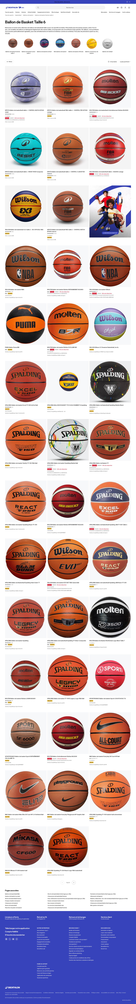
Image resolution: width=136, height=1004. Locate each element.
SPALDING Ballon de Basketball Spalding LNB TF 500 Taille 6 (108, 524)
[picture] (26, 87)
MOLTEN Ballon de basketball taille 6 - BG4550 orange (106, 172)
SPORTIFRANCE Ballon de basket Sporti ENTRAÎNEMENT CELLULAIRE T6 (22, 757)
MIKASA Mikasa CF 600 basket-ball (16, 870)
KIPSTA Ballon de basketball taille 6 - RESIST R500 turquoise (24, 172)
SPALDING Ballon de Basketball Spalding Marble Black (106, 405)
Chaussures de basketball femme (57, 896)
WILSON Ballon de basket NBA (14, 289)
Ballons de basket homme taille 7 (13, 52)
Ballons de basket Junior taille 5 (28, 52)
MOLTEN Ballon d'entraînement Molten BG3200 (62, 756)
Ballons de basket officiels (75, 51)
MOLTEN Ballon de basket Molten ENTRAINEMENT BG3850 (65, 289)
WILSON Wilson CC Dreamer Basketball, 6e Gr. (104, 347)
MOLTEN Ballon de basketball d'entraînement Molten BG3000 (108, 110)
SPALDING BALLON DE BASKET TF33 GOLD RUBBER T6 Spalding (67, 405)
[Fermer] (129, 2)
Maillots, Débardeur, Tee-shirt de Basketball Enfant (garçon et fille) (109, 898)
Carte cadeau (126, 12)
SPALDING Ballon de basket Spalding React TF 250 (21, 524)
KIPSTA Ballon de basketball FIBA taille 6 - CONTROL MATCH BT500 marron (66, 230)
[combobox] (125, 61)
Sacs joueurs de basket (54, 903)
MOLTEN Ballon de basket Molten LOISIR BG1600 (20, 698)
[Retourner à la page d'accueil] (15, 8)
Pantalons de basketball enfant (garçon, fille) (103, 894)
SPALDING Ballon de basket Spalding (16, 640)
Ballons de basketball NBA (12, 894)
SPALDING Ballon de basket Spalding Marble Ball (62, 463)
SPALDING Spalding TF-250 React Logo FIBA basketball (64, 870)
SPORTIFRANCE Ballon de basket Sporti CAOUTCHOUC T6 (107, 698)
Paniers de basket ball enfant (56, 900)
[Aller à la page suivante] (74, 882)
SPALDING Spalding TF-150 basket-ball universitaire (105, 814)
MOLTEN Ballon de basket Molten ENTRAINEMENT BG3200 (65, 524)
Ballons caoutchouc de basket (91, 52)
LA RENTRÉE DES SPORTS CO (110, 233)
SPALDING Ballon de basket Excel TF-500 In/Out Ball (21, 405)
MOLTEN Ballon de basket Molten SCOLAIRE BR (62, 347)
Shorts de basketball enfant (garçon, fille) (59, 894)
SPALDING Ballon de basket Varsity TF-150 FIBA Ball (21, 463)
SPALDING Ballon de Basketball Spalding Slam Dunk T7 (22, 582)
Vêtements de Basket (96, 896)
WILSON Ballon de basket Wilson (99, 289)
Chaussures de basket (11, 903)
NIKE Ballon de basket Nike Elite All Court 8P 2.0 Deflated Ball (24, 814)
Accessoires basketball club (56, 905)
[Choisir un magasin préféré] (118, 7)
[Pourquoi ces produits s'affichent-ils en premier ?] (108, 61)
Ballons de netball (107, 51)
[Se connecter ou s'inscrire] (125, 7)
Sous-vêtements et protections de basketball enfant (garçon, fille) (66, 898)
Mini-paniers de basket (96, 905)
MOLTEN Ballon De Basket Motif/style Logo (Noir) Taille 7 (107, 640)
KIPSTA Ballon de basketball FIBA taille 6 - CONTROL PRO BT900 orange (67, 111)
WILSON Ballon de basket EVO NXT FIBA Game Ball (63, 582)
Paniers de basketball (96, 900)
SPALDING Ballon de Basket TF (99, 463)
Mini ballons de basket (60, 51)
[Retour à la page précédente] (62, 882)
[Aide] (121, 7)
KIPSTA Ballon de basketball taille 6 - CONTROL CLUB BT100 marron (66, 172)
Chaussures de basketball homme (57, 907)
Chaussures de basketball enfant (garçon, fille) (103, 903)
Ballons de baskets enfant (44, 51)
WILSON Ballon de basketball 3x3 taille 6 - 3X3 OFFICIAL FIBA (24, 229)
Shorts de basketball (11, 905)
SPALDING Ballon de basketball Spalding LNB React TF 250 (107, 582)
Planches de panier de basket (13, 907)
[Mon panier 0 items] (129, 7)
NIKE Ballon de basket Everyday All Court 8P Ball (104, 756)
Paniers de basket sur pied (12, 896)
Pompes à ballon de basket (12, 900)
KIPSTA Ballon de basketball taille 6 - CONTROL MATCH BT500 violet (24, 111)
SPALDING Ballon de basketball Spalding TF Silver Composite (66, 640)
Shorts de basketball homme (13, 898)
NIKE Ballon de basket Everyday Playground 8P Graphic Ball (65, 814)
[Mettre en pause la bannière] (127, 2)
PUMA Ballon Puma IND (12, 347)
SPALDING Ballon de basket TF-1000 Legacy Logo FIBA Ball (65, 698)
